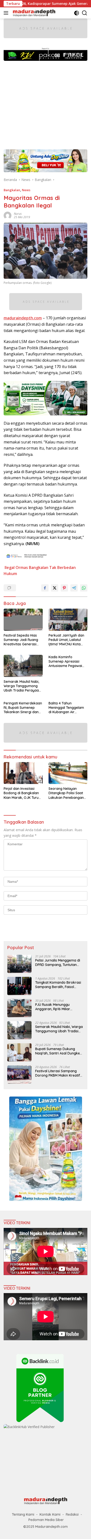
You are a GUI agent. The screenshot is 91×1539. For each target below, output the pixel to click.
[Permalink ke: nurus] (7, 215)
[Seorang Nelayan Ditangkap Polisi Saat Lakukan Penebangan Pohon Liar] (68, 773)
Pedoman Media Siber (46, 1520)
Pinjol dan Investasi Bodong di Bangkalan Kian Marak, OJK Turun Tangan (22, 793)
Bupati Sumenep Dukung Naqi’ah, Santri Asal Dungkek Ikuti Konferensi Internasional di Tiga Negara (58, 1051)
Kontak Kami (50, 1514)
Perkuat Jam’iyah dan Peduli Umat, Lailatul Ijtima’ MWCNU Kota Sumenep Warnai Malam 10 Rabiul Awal (66, 640)
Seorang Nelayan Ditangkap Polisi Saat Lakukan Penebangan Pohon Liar (66, 793)
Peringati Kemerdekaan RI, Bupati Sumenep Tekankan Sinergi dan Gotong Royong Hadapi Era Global (23, 707)
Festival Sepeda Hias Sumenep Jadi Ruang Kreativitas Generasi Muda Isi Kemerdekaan (22, 640)
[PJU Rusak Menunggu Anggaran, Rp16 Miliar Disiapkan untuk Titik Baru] (19, 1008)
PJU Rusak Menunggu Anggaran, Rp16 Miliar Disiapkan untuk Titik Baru (56, 1006)
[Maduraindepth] (33, 13)
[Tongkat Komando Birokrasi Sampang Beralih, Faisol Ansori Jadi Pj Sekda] (19, 986)
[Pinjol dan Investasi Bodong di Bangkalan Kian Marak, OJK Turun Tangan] (23, 773)
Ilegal (10, 567)
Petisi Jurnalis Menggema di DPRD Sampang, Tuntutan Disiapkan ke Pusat (57, 962)
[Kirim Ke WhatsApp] (83, 588)
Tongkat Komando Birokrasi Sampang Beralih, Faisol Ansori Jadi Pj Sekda (58, 984)
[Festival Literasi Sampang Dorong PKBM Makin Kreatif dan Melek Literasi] (19, 1074)
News (26, 190)
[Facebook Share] (45, 588)
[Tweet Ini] (54, 588)
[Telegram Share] (74, 588)
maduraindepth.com (23, 318)
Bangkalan (12, 190)
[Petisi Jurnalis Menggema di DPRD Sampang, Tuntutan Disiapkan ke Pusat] (19, 964)
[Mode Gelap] (76, 13)
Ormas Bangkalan (32, 567)
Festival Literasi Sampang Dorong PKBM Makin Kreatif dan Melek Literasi (57, 1073)
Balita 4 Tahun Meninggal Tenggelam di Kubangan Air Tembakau (66, 707)
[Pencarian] (84, 13)
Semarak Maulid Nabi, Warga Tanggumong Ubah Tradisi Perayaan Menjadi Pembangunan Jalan (22, 686)
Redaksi (72, 1514)
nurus (18, 214)
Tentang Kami (23, 1514)
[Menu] (7, 13)
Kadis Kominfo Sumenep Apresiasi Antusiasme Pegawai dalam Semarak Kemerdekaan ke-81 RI (67, 661)
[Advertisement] (45, 102)
